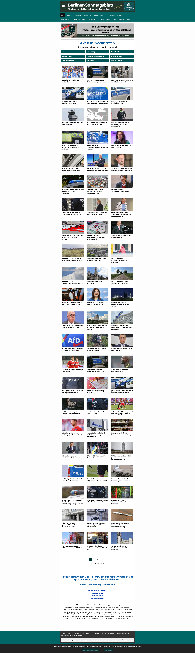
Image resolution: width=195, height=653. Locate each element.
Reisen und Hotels (66, 19)
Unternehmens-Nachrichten (113, 15)
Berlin (68, 15)
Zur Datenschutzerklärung (90, 650)
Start (62, 15)
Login (128, 19)
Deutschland (87, 15)
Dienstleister (92, 19)
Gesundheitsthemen (79, 19)
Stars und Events (98, 15)
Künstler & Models (105, 19)
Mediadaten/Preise (119, 19)
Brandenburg (77, 15)
